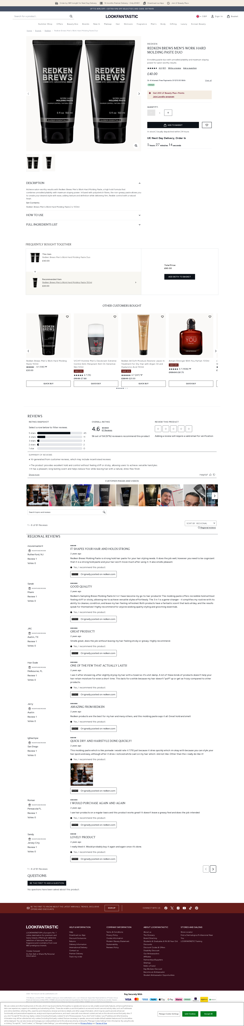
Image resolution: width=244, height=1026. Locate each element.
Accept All (208, 1014)
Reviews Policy (112, 947)
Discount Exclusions (77, 938)
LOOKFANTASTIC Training (191, 941)
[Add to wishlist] (207, 125)
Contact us (74, 950)
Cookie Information (114, 938)
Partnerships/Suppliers (153, 960)
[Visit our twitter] (172, 908)
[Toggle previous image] (28, 94)
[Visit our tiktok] (190, 908)
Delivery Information (78, 944)
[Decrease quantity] (151, 113)
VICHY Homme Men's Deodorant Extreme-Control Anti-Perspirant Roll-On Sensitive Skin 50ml (95, 364)
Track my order (75, 957)
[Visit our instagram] (178, 908)
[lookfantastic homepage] (122, 16)
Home (29, 31)
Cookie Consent (33, 951)
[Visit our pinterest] (197, 908)
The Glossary (149, 935)
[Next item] (216, 351)
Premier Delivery (76, 954)
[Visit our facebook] (166, 908)
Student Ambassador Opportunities (159, 975)
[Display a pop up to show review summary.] (46, 367)
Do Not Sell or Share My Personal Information (40, 955)
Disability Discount (151, 950)
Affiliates (147, 957)
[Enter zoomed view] (136, 146)
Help (71, 932)
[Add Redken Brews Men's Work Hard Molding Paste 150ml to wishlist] (67, 317)
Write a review (174, 68)
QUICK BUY (48, 384)
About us (147, 932)
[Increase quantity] (168, 113)
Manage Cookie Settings (169, 1014)
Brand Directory (150, 938)
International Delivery (78, 947)
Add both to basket (179, 277)
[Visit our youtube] (184, 908)
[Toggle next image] (139, 94)
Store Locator (187, 932)
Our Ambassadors (151, 954)
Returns (72, 941)
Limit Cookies (190, 1014)
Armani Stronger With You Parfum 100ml (189, 361)
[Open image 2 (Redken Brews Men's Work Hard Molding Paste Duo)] (48, 162)
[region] (122, 1014)
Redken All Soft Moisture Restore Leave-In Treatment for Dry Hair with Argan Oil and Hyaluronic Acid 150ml (143, 364)
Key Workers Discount (153, 969)
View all (208, 80)
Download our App (77, 935)
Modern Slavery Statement (117, 941)
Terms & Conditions (114, 932)
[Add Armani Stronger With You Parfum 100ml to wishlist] (210, 317)
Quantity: (152, 107)
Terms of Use (101, 1023)
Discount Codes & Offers (154, 947)
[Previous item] (28, 351)
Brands (38, 31)
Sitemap (147, 963)
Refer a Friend (149, 966)
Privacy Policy (112, 935)
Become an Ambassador (154, 972)
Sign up (111, 908)
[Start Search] (71, 16)
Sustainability (112, 944)
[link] (216, 16)
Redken (48, 31)
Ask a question (190, 68)
